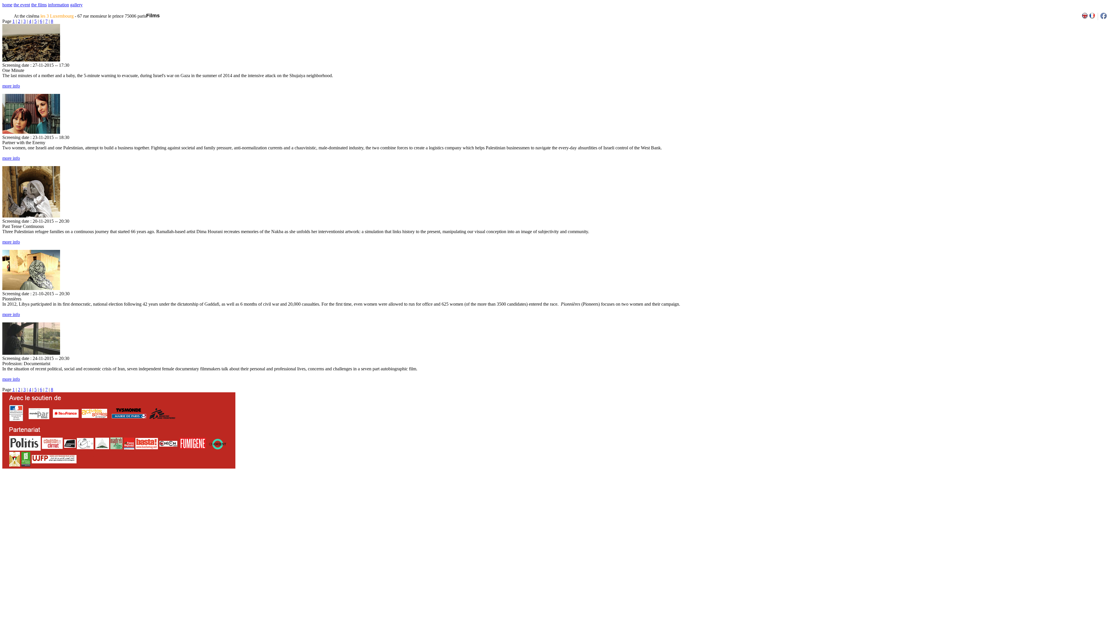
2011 (1052, 488)
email (47, 488)
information (58, 4)
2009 (1040, 488)
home (7, 4)
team (104, 488)
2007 (1027, 488)
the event (22, 4)
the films (39, 4)
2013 (1065, 488)
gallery (76, 4)
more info (11, 85)
